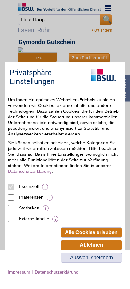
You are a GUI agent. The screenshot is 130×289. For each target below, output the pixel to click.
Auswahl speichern (91, 257)
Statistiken (29, 207)
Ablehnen (91, 245)
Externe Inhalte (34, 218)
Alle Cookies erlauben (91, 232)
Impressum (19, 271)
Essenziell (29, 186)
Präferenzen (31, 197)
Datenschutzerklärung (30, 171)
